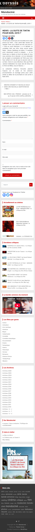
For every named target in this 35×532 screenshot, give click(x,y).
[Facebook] (4, 38)
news (26, 506)
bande (24, 494)
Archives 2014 (6, 398)
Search (31, 184)
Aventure (5, 329)
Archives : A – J (7, 409)
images (12, 503)
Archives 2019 (6, 386)
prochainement (16, 509)
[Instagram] (11, 195)
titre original (29, 512)
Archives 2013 (6, 400)
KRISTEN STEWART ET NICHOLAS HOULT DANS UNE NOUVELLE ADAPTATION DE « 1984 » (17, 87)
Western (4, 361)
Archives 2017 (6, 391)
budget (28, 497)
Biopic (4, 331)
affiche (3, 494)
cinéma (12, 499)
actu (23, 491)
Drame (4, 343)
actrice (15, 491)
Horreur (4, 352)
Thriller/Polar (6, 358)
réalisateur (29, 509)
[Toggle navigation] (3, 18)
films (2, 503)
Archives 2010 (6, 407)
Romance (5, 354)
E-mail (4, 149)
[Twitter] (6, 38)
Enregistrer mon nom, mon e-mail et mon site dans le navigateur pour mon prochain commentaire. (16, 168)
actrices (19, 491)
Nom (3, 142)
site (14, 512)
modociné (21, 503)
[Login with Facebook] (4, 112)
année (15, 494)
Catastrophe (6, 334)
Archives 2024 (6, 375)
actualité (27, 491)
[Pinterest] (9, 38)
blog (16, 497)
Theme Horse (20, 527)
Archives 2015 (6, 395)
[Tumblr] (12, 38)
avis (19, 494)
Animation (5, 325)
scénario (10, 512)
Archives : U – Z (7, 413)
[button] (15, 477)
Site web (5, 157)
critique (20, 500)
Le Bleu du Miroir (7, 435)
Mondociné (8, 12)
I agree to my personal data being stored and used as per (16, 108)
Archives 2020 (6, 384)
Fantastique (6, 345)
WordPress (24, 529)
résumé (4, 512)
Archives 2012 (6, 402)
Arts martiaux (6, 327)
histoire (6, 503)
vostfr (12, 514)
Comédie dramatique (8, 338)
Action (4, 323)
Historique (5, 349)
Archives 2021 (6, 382)
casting (4, 500)
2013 (2, 491)
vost (10, 514)
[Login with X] (7, 112)
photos (4, 509)
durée (25, 500)
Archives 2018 (6, 389)
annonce (9, 494)
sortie (24, 512)
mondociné (12, 506)
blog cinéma (22, 497)
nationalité (21, 506)
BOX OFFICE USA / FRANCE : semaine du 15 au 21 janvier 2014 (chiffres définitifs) (17, 95)
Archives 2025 (6, 373)
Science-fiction (7, 356)
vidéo (6, 514)
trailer (2, 514)
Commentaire (7, 120)
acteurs (11, 491)
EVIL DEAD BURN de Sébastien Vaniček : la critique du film (23, 208)
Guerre (4, 347)
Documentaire (6, 340)
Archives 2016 (6, 393)
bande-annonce (7, 497)
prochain (9, 509)
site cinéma (19, 512)
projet (22, 509)
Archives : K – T (7, 411)
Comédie (5, 336)
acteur (6, 491)
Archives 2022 (6, 380)
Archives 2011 (6, 404)
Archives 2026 (6, 371)
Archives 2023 (6, 377)
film (30, 499)
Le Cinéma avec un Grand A (11, 437)
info (15, 503)
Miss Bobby (6, 440)
